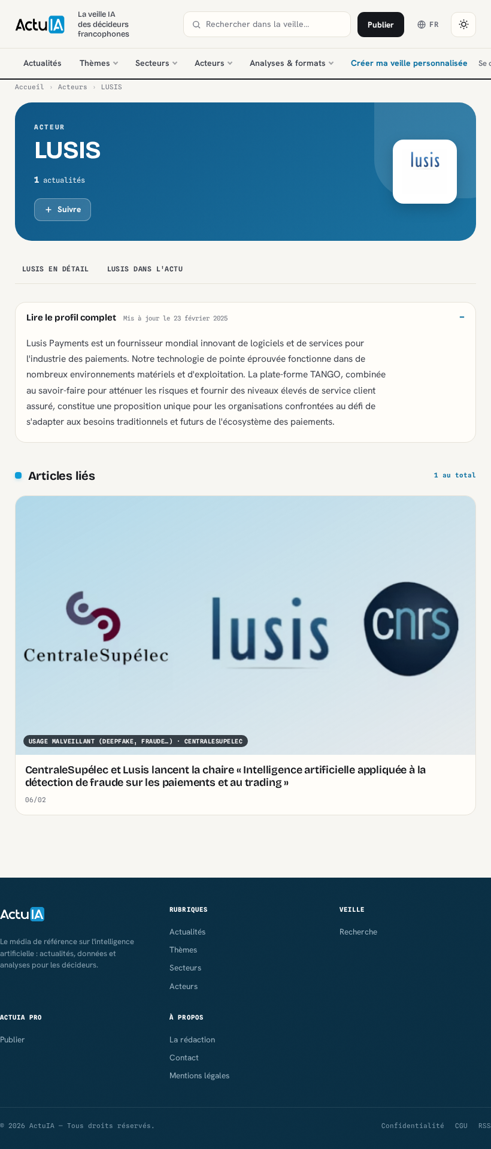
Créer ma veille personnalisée (409, 63)
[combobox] (274, 24)
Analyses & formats (288, 63)
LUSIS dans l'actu (145, 269)
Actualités (42, 63)
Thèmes (95, 63)
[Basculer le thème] (463, 24)
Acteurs (210, 63)
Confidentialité (412, 1125)
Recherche (358, 931)
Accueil (29, 87)
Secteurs (152, 63)
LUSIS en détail (55, 269)
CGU (461, 1125)
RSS (484, 1125)
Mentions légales (199, 1075)
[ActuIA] (40, 24)
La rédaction (192, 1039)
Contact (184, 1057)
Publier (381, 24)
